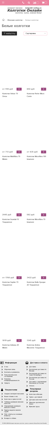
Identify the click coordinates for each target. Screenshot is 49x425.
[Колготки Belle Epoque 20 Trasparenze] (37, 251)
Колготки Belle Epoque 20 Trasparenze (36, 283)
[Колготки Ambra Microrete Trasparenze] (37, 314)
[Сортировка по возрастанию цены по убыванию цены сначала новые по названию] (35, 33)
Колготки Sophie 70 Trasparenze (10, 283)
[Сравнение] (36, 2)
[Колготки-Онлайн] (24, 10)
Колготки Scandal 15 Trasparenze (10, 220)
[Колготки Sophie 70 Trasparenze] (12, 251)
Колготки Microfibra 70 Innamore (36, 220)
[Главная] (3, 20)
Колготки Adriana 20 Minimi (10, 346)
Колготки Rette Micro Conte (35, 95)
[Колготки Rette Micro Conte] (37, 63)
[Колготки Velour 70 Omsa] (12, 63)
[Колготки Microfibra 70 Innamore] (37, 188)
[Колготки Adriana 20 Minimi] (12, 314)
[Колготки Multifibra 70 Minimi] (12, 125)
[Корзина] (44, 2)
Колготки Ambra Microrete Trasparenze (36, 346)
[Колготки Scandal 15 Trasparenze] (12, 188)
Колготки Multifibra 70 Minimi (11, 158)
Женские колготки (14, 20)
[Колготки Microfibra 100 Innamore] (37, 125)
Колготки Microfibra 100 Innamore (36, 158)
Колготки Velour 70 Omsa (10, 95)
